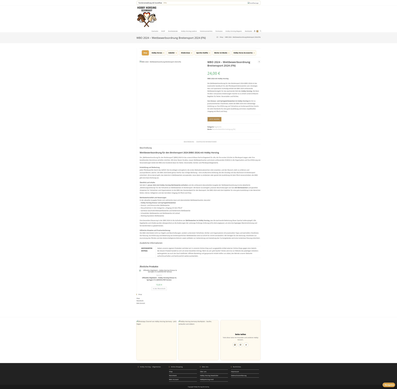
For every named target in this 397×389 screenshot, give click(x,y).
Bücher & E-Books (220, 53)
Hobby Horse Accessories (243, 53)
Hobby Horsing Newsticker (209, 375)
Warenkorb (139, 301)
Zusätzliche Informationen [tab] (206, 142)
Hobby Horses (157, 53)
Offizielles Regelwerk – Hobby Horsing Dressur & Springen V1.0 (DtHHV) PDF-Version (159, 279)
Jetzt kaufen (214, 119)
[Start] (217, 37)
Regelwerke (217, 127)
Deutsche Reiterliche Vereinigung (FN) (223, 129)
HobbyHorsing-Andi (207, 379)
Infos (165, 3)
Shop (138, 298)
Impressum (235, 372)
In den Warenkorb (159, 288)
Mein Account (140, 303)
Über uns (203, 372)
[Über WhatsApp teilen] (235, 344)
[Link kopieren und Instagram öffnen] (240, 344)
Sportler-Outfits (202, 53)
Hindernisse (185, 53)
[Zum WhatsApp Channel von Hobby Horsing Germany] (156, 340)
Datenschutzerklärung (238, 375)
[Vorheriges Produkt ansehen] (259, 61)
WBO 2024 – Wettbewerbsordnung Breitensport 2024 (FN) (243, 37)
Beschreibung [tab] (189, 142)
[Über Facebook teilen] (246, 344)
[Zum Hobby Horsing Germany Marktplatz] (198, 340)
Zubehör (171, 53)
